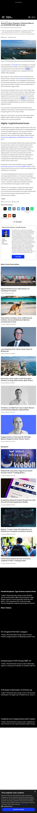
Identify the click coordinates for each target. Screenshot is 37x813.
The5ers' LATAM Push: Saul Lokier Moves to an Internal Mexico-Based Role (17, 409)
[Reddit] (9, 215)
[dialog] (18, 801)
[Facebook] (23, 208)
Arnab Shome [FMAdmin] (18, 27)
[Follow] (5, 216)
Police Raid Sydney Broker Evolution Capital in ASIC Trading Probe (16, 560)
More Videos (6, 608)
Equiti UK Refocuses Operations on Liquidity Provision (15, 290)
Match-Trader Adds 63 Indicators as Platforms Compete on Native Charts (16, 530)
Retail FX (6, 21)
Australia (15, 65)
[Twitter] (5, 208)
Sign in (33, 17)
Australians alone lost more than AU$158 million (15, 166)
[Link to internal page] (6, 233)
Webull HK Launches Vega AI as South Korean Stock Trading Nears (16, 472)
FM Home (2, 21)
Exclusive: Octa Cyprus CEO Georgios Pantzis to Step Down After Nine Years (17, 379)
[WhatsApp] (32, 208)
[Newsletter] (29, 17)
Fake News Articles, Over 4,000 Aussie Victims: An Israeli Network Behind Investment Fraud (16, 320)
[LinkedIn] (9, 208)
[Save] (14, 216)
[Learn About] (27, 210)
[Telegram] (18, 208)
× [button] (35, 791)
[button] (18, 806)
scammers (22, 78)
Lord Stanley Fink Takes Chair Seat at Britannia (16, 350)
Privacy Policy (24, 804)
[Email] (14, 208)
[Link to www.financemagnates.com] (18, 276)
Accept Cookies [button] (18, 809)
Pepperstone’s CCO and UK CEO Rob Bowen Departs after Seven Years (16, 438)
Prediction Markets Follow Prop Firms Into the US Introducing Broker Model (18, 501)
